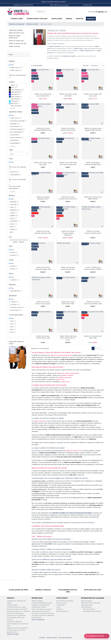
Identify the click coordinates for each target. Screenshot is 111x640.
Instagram (13, 580)
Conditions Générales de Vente (42, 603)
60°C (13, 329)
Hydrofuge (15, 140)
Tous (12, 65)
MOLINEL (14, 202)
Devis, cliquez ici (59, 5)
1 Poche (14, 302)
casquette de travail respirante (67, 442)
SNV (13, 227)
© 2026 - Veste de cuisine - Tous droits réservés (55, 637)
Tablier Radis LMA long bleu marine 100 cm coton (67, 338)
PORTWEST (15, 221)
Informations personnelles (64, 601)
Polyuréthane (15, 174)
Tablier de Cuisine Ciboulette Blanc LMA (43, 268)
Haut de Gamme (16, 137)
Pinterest (9, 580)
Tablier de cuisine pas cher (17, 43)
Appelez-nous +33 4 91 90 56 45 (23, 5)
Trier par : (86, 65)
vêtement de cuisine (69, 56)
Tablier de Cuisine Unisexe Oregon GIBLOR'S (67, 233)
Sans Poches (16, 310)
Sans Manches (16, 291)
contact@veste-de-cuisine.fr (92, 611)
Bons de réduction (62, 611)
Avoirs (58, 607)
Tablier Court (16, 67)
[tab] (55, 1)
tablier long (78, 48)
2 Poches (14, 304)
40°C (13, 327)
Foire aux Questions (38, 619)
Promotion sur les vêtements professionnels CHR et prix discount (16, 617)
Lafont (13, 213)
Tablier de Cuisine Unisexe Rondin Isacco (92, 232)
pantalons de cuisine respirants (84, 522)
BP (12, 232)
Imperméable (15, 143)
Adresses (59, 609)
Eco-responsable (17, 132)
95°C (13, 332)
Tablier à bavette (14, 46)
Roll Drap (14, 204)
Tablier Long (16, 70)
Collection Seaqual (17, 129)
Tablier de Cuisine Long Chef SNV (68, 95)
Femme (13, 252)
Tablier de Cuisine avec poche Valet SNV (42, 95)
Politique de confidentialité (40, 605)
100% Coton (16, 118)
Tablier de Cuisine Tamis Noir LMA (43, 164)
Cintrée (13, 266)
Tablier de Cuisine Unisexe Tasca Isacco (43, 303)
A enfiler (14, 280)
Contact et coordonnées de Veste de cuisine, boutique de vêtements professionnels (43, 615)
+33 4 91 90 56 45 (88, 609)
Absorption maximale (18, 121)
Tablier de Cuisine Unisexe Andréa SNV (67, 129)
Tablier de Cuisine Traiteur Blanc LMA (43, 337)
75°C (13, 324)
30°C (13, 321)
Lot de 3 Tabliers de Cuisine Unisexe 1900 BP (93, 268)
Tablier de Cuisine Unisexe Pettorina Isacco (67, 198)
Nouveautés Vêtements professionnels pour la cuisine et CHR (17, 624)
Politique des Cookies (39, 607)
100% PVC (14, 172)
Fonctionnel (15, 135)
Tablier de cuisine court (16, 33)
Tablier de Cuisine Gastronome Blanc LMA (93, 303)
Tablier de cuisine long (16, 40)
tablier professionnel (86, 50)
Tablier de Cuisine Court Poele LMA (93, 337)
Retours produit (61, 603)
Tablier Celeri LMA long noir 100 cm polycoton (68, 164)
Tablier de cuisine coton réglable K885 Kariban (93, 129)
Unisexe (14, 255)
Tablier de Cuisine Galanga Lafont (43, 198)
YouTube (6, 580)
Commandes (60, 605)
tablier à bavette (54, 46)
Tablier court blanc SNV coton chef (93, 95)
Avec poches (16, 126)
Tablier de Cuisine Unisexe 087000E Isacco (43, 129)
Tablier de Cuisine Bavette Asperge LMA (43, 232)
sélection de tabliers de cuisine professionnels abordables (72, 513)
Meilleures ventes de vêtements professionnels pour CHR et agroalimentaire (17, 630)
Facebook (3, 580)
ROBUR (14, 215)
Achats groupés (12, 605)
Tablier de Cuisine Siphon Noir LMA (67, 303)
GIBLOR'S (15, 210)
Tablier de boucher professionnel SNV (68, 268)
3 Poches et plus (17, 307)
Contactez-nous (87, 5)
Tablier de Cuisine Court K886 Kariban (93, 198)
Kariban (14, 229)
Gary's (13, 218)
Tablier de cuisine (16, 30)
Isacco (13, 224)
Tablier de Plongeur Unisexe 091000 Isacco (92, 164)
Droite (13, 269)
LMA (13, 207)
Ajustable (14, 123)
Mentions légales (37, 601)
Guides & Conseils (13, 634)
